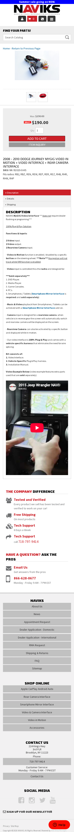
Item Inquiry (37, 144)
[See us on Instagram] (30, 800)
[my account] (22, 19)
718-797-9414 (28, 541)
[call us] (42, 19)
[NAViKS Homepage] (37, 10)
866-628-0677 (25, 578)
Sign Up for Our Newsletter (29, 811)
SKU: (6, 170)
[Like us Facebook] (19, 800)
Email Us (20, 567)
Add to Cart (37, 138)
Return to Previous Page (26, 48)
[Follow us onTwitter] (40, 800)
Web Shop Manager (58, 830)
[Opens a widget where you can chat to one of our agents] (59, 825)
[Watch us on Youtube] (51, 800)
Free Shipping (25, 514)
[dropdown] (51, 19)
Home (6, 48)
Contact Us (37, 776)
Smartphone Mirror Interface (48, 293)
